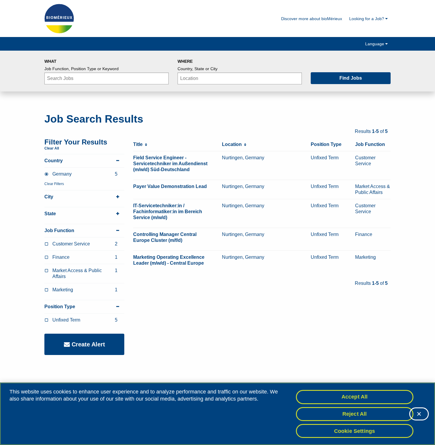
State (50, 213)
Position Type (59, 306)
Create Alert (87, 344)
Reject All (354, 414)
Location (233, 144)
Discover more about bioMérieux (311, 18)
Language (375, 43)
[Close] (419, 413)
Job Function (59, 230)
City (48, 196)
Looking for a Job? (367, 18)
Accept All (354, 397)
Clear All (51, 148)
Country (53, 160)
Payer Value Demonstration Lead (170, 186)
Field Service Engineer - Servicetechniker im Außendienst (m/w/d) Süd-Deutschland (170, 163)
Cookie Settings (354, 431)
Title (139, 144)
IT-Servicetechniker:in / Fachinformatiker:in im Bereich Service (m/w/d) (167, 211)
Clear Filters (54, 184)
